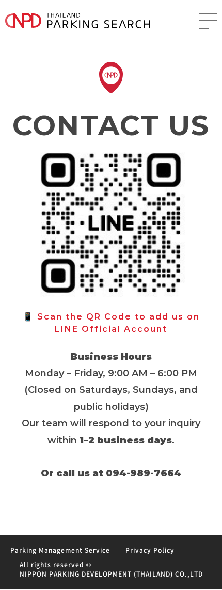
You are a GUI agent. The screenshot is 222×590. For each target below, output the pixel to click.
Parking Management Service (60, 550)
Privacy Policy (150, 550)
